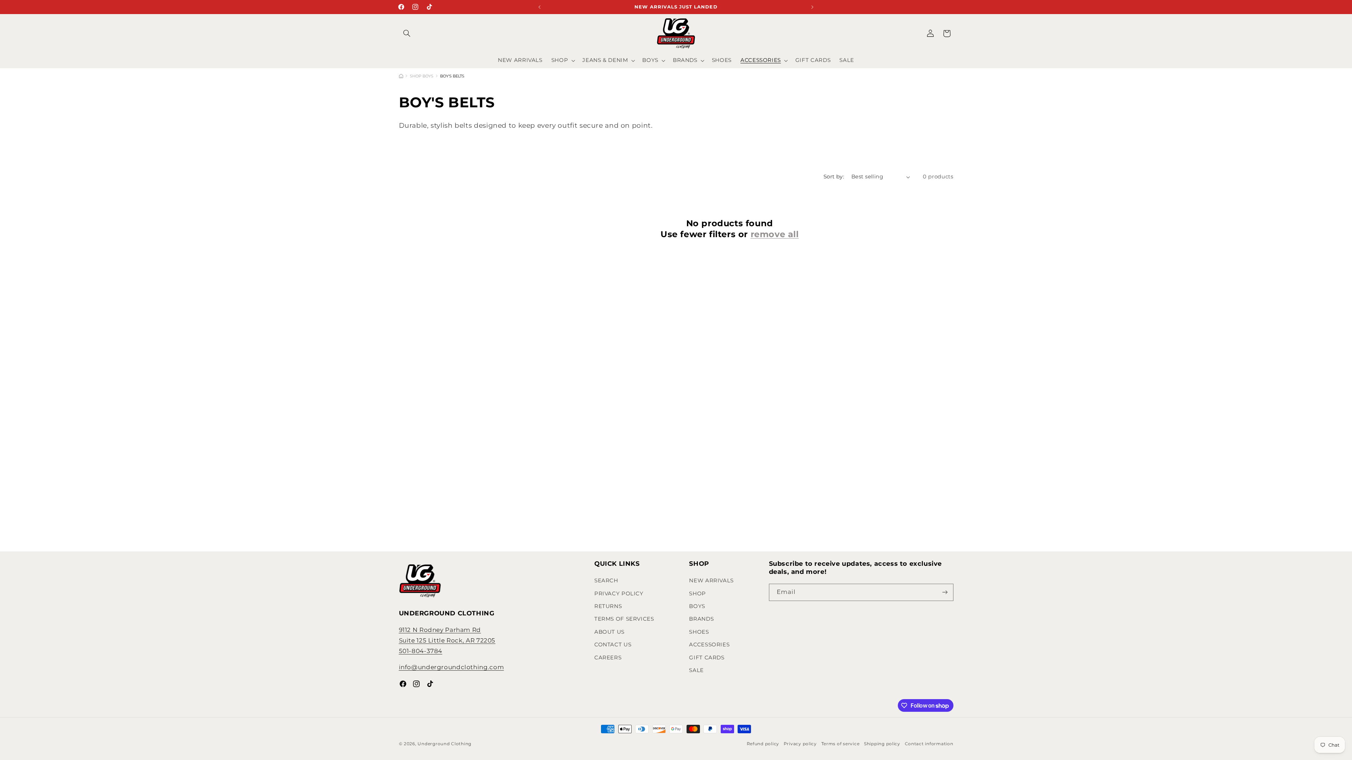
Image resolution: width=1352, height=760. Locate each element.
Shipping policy (882, 743)
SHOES (699, 632)
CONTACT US (612, 644)
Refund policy (763, 743)
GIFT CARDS (706, 657)
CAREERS (607, 657)
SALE (696, 670)
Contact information (929, 743)
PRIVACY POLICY (619, 593)
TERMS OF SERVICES (624, 619)
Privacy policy (800, 743)
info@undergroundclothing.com (451, 667)
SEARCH (606, 580)
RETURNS (608, 606)
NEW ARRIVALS (711, 580)
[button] (407, 33)
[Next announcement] (812, 7)
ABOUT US (609, 632)
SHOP (697, 593)
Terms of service (840, 743)
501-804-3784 (421, 650)
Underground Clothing (444, 743)
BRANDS (701, 619)
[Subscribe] (945, 592)
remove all (775, 234)
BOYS (697, 606)
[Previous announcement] (539, 7)
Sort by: (834, 176)
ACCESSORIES (709, 644)
